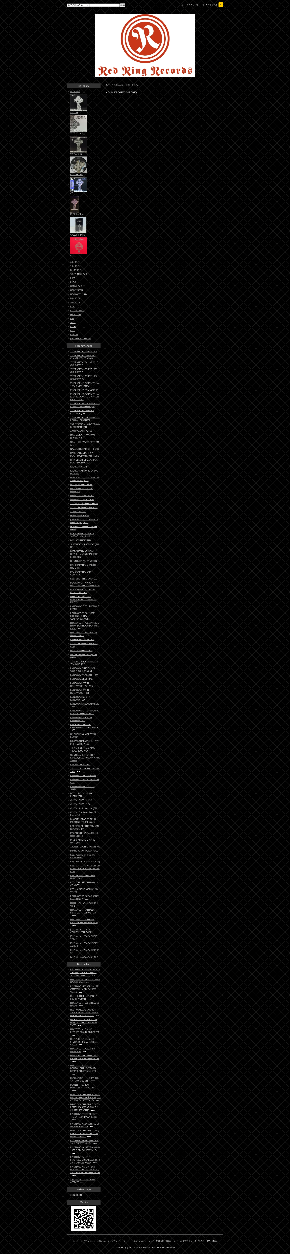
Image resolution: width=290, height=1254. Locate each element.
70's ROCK (75, 266)
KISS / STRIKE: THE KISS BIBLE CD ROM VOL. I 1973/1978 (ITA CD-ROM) (85, 868)
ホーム (76, 1241)
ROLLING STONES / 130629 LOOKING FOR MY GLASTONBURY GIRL (82, 616)
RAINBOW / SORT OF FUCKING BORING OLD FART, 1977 (84, 712)
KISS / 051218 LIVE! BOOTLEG (83, 578)
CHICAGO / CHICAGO (80, 764)
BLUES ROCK (76, 270)
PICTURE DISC (76, 174)
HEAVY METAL (76, 290)
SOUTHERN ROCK (78, 274)
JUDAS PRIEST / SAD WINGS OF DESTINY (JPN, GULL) (84, 521)
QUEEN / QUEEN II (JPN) (81, 800)
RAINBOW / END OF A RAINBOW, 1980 (80, 698)
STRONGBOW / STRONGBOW (84, 503)
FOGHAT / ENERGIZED (80, 540)
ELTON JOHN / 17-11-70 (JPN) (83, 560)
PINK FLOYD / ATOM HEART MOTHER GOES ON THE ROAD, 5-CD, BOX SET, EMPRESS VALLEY (85, 1169)
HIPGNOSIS (75, 314)
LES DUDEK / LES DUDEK (81, 484)
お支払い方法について (144, 1241)
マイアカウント (192, 4)
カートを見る (213, 4)
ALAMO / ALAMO (78, 511)
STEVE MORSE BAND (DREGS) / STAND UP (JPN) (84, 663)
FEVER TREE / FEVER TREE (81, 650)
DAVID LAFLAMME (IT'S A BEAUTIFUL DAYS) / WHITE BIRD (85, 454)
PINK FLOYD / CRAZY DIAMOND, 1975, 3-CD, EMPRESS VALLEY (85, 1149)
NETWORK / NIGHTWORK (82, 495)
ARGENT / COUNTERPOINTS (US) (85, 846)
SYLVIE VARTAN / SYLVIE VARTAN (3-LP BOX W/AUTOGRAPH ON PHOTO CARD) (85, 396)
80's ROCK (75, 298)
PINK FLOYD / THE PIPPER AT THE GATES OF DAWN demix (83, 1115)
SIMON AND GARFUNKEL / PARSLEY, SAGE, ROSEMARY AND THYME (85, 757)
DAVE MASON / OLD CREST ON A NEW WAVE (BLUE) (84, 479)
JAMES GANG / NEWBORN (82, 639)
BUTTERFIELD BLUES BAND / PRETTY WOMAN (83, 997)
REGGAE (74, 334)
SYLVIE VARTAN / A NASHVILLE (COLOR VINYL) (84, 364)
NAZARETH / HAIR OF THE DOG (85, 448)
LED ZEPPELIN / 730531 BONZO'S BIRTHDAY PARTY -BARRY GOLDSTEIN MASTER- (83, 1068)
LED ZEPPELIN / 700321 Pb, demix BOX (82, 1050)
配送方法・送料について (167, 1241)
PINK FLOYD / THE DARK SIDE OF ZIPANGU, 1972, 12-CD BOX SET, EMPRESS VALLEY (85, 972)
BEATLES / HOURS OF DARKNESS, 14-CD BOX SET (82, 1086)
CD (71, 193)
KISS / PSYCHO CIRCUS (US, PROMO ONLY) (82, 856)
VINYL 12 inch (76, 133)
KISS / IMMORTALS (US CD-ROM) (85, 861)
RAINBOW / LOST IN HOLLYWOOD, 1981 (79, 691)
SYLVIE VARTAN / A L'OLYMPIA (84, 389)
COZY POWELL (77, 310)
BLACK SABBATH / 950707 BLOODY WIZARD (82, 591)
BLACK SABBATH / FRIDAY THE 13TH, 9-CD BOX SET (84, 1079)
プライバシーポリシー (121, 1241)
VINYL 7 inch (76, 153)
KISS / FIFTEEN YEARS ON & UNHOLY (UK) (82, 877)
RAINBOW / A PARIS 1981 (82, 679)
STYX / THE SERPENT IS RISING (84, 507)
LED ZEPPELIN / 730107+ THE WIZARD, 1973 (83, 634)
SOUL (73, 322)
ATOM (215, 1241)
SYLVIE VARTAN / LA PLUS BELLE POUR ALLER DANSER (85, 419)
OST (72, 318)
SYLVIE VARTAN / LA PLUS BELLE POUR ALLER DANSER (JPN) (85, 405)
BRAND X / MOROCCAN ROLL (84, 850)
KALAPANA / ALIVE (78, 466)
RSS (208, 1241)
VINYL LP (74, 112)
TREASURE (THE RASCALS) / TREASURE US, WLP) (82, 749)
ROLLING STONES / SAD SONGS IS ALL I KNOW (84, 897)
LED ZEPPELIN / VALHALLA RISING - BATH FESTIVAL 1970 (84, 921)
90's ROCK (75, 302)
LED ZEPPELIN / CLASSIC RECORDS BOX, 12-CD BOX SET (84, 1031)
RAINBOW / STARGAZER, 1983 (84, 675)
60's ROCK (75, 262)
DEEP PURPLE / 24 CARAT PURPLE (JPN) (81, 795)
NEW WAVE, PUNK (78, 294)
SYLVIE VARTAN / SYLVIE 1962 (83, 351)
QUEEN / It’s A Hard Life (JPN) (83, 808)
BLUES (73, 326)
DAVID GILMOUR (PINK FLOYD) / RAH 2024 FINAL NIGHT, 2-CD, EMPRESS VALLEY (85, 1133)
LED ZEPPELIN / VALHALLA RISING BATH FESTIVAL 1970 (83, 911)
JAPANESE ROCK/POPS (80, 338)
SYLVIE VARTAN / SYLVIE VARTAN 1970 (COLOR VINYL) (85, 384)
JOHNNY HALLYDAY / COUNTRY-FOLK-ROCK (80, 931)
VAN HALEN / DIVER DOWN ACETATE (82, 1181)
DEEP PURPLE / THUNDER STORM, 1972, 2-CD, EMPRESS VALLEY (84, 1042)
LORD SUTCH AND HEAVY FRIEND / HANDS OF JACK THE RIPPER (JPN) (84, 554)
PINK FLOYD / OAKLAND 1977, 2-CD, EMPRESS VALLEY (84, 1142)
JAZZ (72, 330)
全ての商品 (75, 91)
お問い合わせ (103, 1241)
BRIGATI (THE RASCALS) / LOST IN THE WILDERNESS (84, 742)
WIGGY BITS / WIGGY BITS (82, 499)
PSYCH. (73, 278)
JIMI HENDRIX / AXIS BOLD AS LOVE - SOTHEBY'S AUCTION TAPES (83, 1022)
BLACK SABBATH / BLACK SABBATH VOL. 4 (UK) (82, 535)
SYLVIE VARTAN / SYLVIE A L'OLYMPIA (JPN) (82, 412)
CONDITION (76, 1195)
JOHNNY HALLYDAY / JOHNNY (84, 956)
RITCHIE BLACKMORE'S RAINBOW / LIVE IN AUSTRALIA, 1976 (84, 727)
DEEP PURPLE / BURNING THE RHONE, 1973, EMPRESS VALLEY (84, 1057)
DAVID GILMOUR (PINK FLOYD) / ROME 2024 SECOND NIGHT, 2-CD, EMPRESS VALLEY (85, 1107)
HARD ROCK (76, 286)
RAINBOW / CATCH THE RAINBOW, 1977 (81, 719)
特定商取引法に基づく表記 (192, 1241)
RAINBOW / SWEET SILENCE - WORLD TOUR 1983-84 (83, 670)
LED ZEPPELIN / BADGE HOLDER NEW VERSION (85, 981)
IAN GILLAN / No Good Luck (83, 775)
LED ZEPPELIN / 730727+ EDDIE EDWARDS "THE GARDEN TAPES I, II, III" (85, 625)
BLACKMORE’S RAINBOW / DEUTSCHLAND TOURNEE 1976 (85, 584)
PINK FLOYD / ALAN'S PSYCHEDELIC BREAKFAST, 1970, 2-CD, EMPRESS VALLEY (85, 1160)
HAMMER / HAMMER (79, 515)
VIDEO (73, 255)
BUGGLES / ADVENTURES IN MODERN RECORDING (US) (83, 820)
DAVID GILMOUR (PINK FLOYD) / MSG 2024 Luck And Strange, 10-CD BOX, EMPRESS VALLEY (85, 1097)
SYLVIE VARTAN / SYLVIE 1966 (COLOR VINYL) (83, 370)
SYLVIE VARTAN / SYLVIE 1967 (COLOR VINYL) (83, 377)
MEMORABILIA (77, 214)
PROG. (73, 282)
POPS (72, 306)
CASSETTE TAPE (77, 234)
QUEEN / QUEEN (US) (80, 804)
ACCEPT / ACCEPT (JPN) (81, 431)
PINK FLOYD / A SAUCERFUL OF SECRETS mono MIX (84, 1125)
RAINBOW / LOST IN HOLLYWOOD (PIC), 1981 (82, 684)
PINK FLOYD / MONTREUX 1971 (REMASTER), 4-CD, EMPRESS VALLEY (84, 989)
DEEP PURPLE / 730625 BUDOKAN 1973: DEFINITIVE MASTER (83, 599)
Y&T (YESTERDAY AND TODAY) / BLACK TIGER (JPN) (85, 426)
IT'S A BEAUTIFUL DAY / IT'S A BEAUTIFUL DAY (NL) (84, 461)
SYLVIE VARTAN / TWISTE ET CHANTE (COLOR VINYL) (82, 357)
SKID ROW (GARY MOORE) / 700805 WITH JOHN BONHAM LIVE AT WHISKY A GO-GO (84, 1012)
